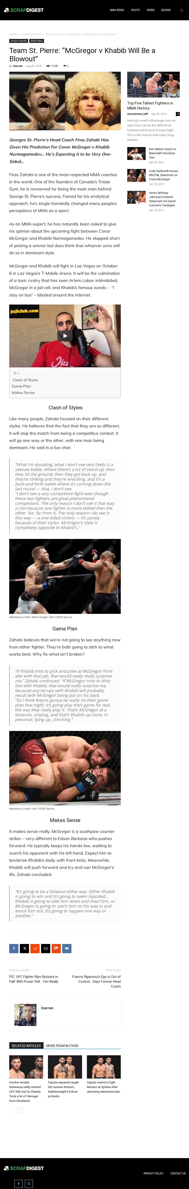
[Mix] (56, 948)
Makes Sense (23, 392)
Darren (18, 66)
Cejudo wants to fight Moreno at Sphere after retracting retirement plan (103, 1087)
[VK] (66, 948)
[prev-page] (12, 1110)
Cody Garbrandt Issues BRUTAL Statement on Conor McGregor (163, 175)
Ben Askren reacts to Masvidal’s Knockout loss (162, 153)
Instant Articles (31, 34)
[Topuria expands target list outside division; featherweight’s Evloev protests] (65, 1067)
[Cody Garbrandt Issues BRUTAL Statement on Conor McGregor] (136, 175)
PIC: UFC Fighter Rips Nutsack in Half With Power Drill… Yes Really (33, 979)
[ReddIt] (35, 948)
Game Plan (21, 386)
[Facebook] (13, 948)
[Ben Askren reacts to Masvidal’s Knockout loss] (136, 153)
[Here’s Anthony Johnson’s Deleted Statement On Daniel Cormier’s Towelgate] (136, 197)
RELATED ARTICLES (26, 1046)
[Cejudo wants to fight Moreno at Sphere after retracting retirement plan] (104, 1067)
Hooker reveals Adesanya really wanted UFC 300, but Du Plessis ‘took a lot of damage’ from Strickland (25, 1092)
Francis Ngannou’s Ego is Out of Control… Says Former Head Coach (96, 981)
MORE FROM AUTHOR (62, 1046)
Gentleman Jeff (137, 113)
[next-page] (19, 1110)
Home (13, 34)
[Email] (45, 948)
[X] (24, 948)
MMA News (37, 40)
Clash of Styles (25, 380)
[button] (182, 10)
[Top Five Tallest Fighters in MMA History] (153, 85)
